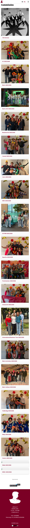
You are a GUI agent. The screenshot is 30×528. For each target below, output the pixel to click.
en (22, 1)
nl (24, 1)
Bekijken (15, 24)
